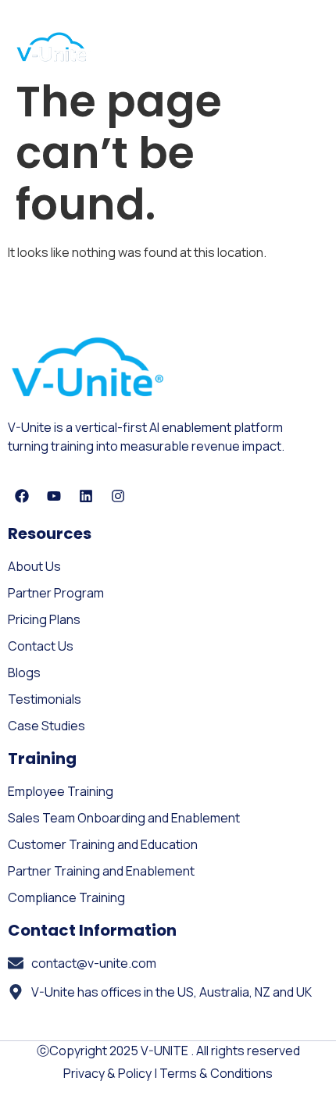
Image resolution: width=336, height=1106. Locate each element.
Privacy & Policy (107, 1073)
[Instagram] (118, 496)
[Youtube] (54, 496)
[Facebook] (22, 496)
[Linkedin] (86, 496)
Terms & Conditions (216, 1073)
